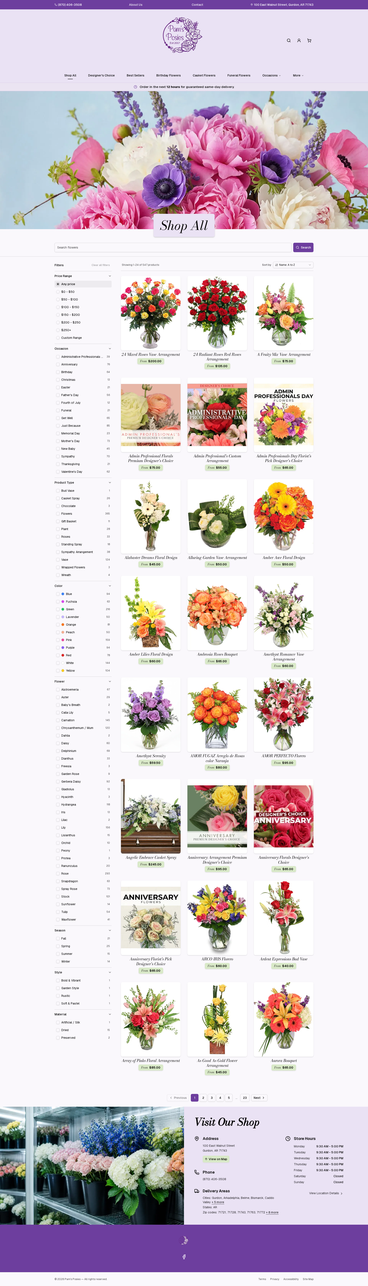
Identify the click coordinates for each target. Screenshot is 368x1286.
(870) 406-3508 (70, 5)
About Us (135, 5)
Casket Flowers (204, 75)
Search (306, 247)
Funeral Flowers (238, 75)
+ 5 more (218, 1202)
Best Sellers (135, 75)
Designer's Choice (101, 75)
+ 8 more (272, 1212)
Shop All (70, 75)
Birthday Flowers (168, 75)
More (296, 75)
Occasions (270, 75)
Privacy (274, 1279)
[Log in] (299, 40)
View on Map (218, 1159)
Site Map (308, 1279)
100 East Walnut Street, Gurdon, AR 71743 (283, 5)
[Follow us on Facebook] (184, 1257)
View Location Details (324, 1193)
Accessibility (291, 1279)
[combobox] (293, 265)
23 (245, 1098)
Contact (197, 5)
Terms (262, 1279)
